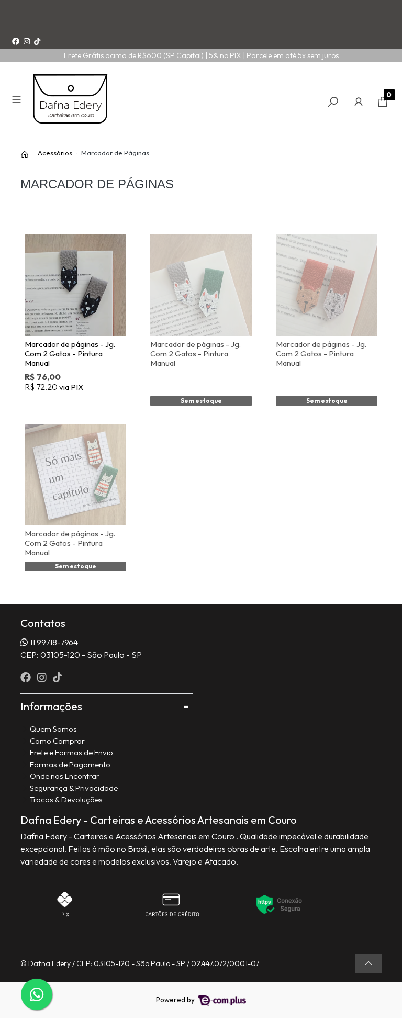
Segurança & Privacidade (74, 788)
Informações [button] (51, 706)
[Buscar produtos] (333, 101)
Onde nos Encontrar (64, 776)
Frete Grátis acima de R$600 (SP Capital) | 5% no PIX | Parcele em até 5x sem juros (201, 55)
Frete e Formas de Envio (71, 752)
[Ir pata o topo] (368, 963)
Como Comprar (57, 741)
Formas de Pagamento (70, 764)
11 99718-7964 (54, 642)
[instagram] (43, 676)
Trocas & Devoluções (66, 799)
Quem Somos (53, 729)
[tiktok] (57, 676)
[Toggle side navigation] (17, 101)
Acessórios (55, 153)
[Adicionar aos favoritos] (40, 242)
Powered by (176, 999)
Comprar (80, 404)
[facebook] (26, 676)
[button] (359, 101)
